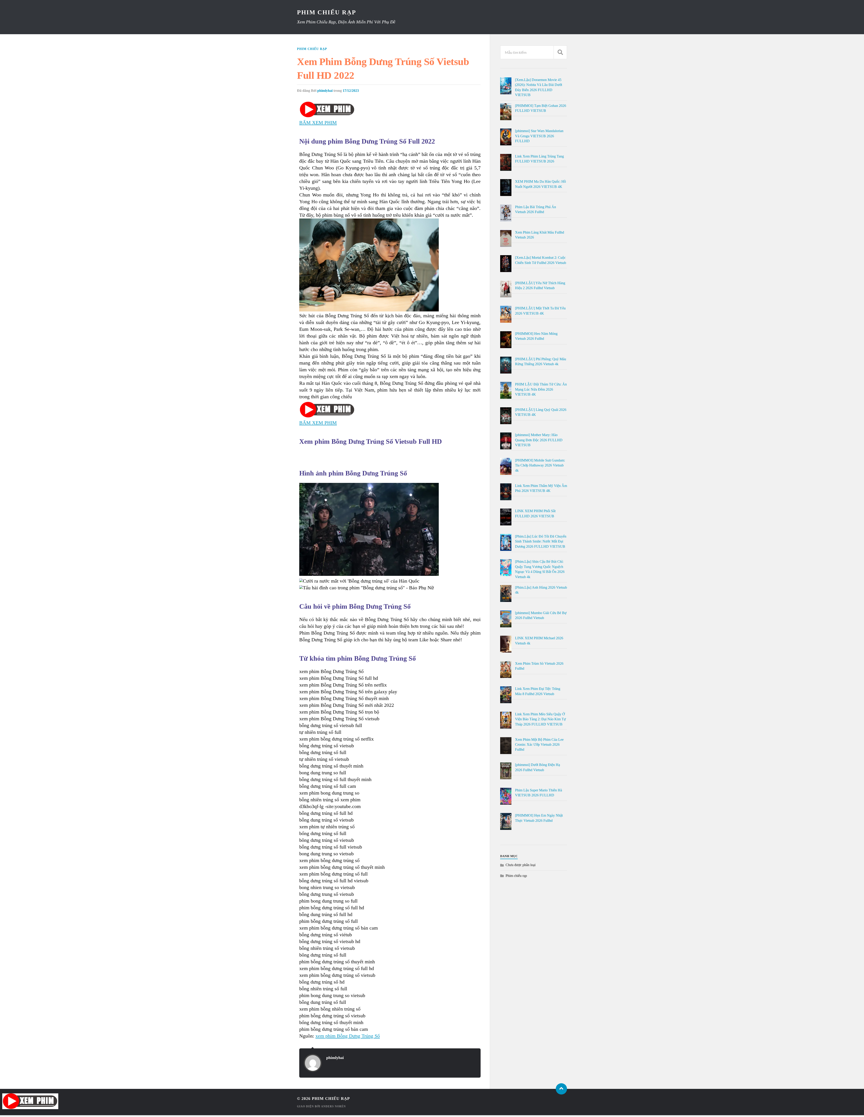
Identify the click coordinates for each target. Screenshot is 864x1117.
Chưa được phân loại (521, 865)
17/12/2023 (351, 90)
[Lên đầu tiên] (561, 1088)
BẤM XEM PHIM (318, 122)
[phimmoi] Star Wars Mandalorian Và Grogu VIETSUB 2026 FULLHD (539, 136)
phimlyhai (325, 90)
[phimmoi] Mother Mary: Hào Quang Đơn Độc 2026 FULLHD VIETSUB (538, 440)
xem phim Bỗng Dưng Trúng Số (347, 1036)
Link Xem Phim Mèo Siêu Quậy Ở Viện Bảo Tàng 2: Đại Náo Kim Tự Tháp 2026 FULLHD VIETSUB (540, 719)
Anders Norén (333, 1106)
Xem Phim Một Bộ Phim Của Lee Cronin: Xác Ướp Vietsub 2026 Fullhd (539, 745)
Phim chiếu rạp (312, 49)
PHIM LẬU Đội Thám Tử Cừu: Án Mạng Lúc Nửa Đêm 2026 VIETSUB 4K (541, 389)
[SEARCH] (560, 52)
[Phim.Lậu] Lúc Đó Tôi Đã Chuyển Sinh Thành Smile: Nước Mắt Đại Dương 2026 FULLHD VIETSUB (540, 541)
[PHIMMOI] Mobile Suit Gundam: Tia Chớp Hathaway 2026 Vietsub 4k (540, 465)
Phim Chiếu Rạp (326, 12)
